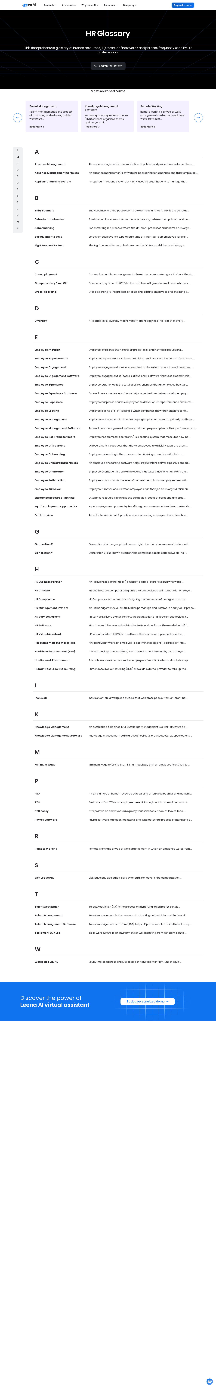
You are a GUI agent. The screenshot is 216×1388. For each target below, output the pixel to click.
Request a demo (182, 5)
